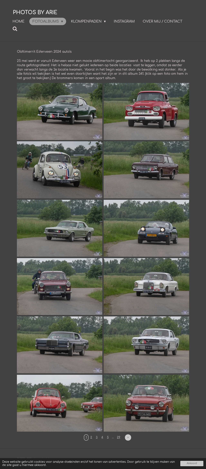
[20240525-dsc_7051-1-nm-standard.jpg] (59, 344)
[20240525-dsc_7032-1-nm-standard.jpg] (59, 228)
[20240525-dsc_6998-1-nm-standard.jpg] (146, 111)
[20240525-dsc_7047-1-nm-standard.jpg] (146, 286)
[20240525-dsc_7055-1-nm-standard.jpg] (59, 403)
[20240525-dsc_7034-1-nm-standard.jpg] (146, 228)
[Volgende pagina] (128, 437)
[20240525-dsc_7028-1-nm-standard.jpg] (146, 169)
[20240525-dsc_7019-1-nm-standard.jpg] (59, 169)
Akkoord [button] (192, 463)
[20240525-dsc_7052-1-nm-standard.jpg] (146, 344)
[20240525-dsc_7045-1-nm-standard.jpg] (59, 286)
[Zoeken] (15, 29)
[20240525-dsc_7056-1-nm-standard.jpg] (146, 403)
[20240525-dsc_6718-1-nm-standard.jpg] (59, 111)
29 (118, 437)
